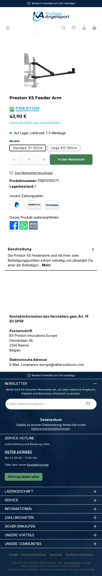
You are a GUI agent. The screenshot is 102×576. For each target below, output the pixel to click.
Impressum (55, 554)
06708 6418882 (18, 452)
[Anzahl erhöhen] (44, 159)
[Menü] (8, 28)
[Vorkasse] (52, 205)
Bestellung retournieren (79, 554)
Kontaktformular (37, 464)
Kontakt (13, 554)
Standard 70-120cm (28, 148)
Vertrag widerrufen (23, 477)
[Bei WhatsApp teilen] (23, 225)
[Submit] (88, 404)
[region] (51, 65)
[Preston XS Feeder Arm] (51, 65)
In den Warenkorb (71, 159)
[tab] (51, 257)
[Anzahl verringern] (13, 159)
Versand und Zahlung (33, 554)
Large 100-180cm (64, 148)
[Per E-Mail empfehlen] (33, 225)
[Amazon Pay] (34, 205)
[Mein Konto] (84, 28)
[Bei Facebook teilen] (14, 225)
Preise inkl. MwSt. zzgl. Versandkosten (34, 122)
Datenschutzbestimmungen (50, 428)
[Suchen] (63, 28)
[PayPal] (16, 205)
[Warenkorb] (94, 28)
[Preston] (24, 109)
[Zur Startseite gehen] (51, 15)
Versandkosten (72, 562)
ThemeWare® (86, 569)
